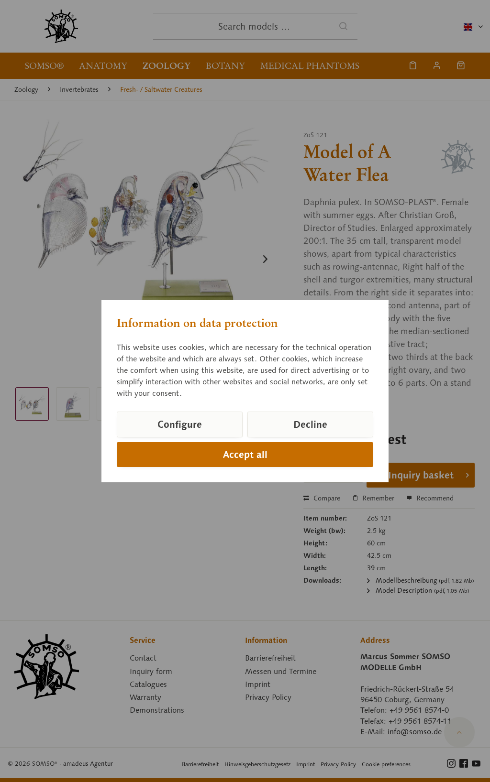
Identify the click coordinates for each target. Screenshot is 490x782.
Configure (179, 424)
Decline (310, 424)
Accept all (245, 454)
